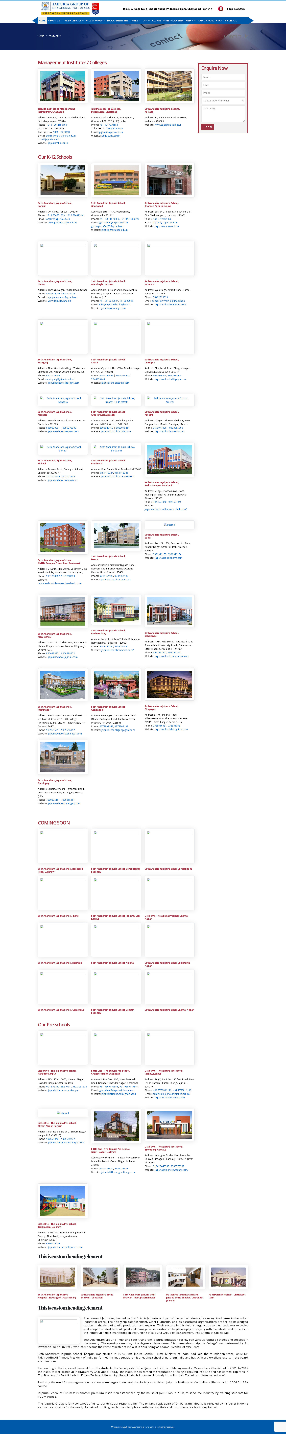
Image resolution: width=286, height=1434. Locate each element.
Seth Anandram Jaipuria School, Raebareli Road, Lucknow (60, 870)
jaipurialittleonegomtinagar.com (118, 1172)
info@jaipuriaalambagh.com (114, 304)
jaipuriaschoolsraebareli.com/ (117, 650)
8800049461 (123, 427)
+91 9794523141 (75, 215)
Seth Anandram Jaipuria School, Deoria (108, 558)
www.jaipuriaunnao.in (60, 300)
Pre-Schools (73, 21)
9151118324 (106, 472)
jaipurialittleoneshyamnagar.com (66, 1142)
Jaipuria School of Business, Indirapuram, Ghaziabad (106, 110)
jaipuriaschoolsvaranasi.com (170, 304)
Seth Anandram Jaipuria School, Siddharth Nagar (167, 964)
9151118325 (121, 472)
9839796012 (68, 729)
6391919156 (175, 554)
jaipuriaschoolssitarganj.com (64, 382)
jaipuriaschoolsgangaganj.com (118, 729)
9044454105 (106, 575)
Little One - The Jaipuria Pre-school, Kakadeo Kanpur (57, 1072)
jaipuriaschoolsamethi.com (169, 431)
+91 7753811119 (182, 1090)
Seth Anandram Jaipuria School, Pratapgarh (168, 868)
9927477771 (160, 652)
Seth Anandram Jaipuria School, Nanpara (55, 413)
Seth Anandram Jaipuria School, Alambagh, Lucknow (108, 283)
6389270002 (69, 427)
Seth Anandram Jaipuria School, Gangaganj (108, 708)
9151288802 (53, 576)
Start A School (226, 21)
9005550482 (68, 1138)
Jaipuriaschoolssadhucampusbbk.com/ (166, 509)
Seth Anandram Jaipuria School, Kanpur (55, 204)
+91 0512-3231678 (76, 1086)
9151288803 (68, 576)
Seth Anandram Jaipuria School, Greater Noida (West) (108, 413)
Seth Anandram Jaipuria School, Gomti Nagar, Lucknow (115, 870)
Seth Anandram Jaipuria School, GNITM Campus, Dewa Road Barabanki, (59, 562)
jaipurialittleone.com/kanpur (63, 1090)
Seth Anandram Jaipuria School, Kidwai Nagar (169, 1009)
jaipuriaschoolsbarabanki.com (117, 476)
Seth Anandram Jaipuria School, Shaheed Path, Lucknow (162, 204)
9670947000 (160, 427)
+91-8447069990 (129, 218)
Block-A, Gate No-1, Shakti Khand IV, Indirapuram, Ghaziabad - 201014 (167, 8)
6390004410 (53, 1243)
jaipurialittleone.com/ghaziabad (118, 1093)
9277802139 (121, 726)
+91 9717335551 (109, 124)
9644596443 (98, 379)
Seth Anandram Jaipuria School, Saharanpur (162, 634)
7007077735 (68, 476)
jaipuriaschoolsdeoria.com (115, 579)
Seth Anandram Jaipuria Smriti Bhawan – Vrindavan (97, 1296)
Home (42, 21)
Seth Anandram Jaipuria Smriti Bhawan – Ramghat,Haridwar (139, 1296)
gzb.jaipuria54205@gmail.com (107, 226)
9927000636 (53, 375)
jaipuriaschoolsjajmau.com (63, 656)
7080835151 (53, 799)
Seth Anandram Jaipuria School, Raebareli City (108, 632)
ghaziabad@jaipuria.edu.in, (113, 222)
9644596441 (106, 375)
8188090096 (121, 646)
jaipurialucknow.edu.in (167, 226)
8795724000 (53, 293)
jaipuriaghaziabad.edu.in (114, 229)
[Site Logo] (70, 8)
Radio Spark (206, 21)
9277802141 (106, 726)
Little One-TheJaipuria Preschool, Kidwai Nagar (166, 917)
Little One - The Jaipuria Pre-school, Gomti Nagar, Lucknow (110, 1150)
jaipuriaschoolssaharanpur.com (172, 656)
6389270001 (53, 427)
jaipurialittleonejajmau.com (170, 1097)
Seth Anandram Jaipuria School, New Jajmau (55, 635)
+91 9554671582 (55, 1086)
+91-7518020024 (109, 300)
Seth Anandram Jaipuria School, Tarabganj (55, 782)
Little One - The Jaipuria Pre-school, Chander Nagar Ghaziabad (110, 1072)
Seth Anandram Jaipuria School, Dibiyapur (162, 361)
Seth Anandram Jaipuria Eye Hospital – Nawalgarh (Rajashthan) (57, 1296)
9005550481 (53, 1138)
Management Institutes (122, 21)
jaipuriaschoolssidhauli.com (63, 480)
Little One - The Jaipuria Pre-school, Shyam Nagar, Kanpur (57, 1124)
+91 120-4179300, (110, 218)
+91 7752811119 (162, 1090)
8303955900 (176, 427)
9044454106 (121, 575)
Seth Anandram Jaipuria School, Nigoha (112, 962)
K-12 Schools (94, 21)
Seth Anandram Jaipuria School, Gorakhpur (61, 1009)
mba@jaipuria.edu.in (49, 139)
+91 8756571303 (55, 215)
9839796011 (53, 729)
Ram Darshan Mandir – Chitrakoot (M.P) (227, 1296)
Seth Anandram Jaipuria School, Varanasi (162, 283)
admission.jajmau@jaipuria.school (171, 1093)
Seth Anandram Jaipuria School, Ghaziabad (108, 204)
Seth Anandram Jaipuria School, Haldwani (60, 962)
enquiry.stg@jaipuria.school (60, 379)
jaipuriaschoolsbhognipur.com (171, 729)
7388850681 (160, 725)
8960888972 (68, 653)
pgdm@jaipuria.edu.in (111, 132)
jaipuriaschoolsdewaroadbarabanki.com (60, 583)
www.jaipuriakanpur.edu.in (62, 222)
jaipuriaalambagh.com (113, 308)
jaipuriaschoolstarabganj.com (64, 803)
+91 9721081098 (162, 218)
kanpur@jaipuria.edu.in (57, 218)
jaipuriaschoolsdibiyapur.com (171, 379)
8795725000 (68, 293)
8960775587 (177, 1166)
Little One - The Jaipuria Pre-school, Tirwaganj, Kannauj (164, 1148)
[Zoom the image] (62, 72)
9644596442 (123, 375)
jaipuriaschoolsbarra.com (169, 557)
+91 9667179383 (109, 1086)
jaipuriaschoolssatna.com (115, 382)
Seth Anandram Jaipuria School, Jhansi (58, 915)
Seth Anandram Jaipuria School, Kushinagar (55, 708)
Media (189, 21)
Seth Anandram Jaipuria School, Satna (108, 361)
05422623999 (160, 297)
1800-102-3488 (61, 132)
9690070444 (160, 375)
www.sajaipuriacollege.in (168, 124)
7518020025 (126, 300)
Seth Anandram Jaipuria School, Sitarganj (55, 361)
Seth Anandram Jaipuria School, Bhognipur (162, 708)
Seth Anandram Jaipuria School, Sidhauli (55, 462)
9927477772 (175, 652)
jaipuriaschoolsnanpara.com (63, 431)
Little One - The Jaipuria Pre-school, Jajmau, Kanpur (164, 1072)
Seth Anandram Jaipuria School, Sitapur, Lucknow (112, 1011)
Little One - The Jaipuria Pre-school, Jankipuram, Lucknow (57, 1225)
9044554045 (175, 501)
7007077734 (53, 476)
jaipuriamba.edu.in (58, 142)
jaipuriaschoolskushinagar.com (65, 733)
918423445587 (161, 1166)
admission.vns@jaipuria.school (168, 300)
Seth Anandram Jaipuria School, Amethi (162, 413)
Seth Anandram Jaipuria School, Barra (162, 536)
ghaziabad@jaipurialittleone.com (117, 1090)
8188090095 (106, 646)
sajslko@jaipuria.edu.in (165, 222)
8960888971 (53, 653)
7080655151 (68, 799)
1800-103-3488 (114, 128)
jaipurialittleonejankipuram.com (65, 1247)
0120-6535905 (236, 8)
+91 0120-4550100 (56, 124)
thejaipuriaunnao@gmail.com (62, 297)
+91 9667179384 (128, 1086)
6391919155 (160, 554)
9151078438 (121, 1168)
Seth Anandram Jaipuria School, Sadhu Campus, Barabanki (162, 484)
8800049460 (106, 427)
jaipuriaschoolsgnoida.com (116, 431)
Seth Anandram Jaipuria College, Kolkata (162, 110)
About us (54, 21)
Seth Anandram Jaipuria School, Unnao (55, 283)
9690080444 (175, 375)
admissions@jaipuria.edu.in (61, 135)
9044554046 (160, 501)
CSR (145, 21)
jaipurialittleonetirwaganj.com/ (171, 1169)
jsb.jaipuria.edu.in (110, 135)
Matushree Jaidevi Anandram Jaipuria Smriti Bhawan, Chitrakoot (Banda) (184, 1297)
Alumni (156, 21)
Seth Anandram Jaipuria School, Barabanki (108, 462)
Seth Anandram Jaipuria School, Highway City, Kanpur (115, 917)
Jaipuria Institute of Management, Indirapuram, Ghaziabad (56, 110)
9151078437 (106, 1168)
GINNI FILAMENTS (173, 21)
